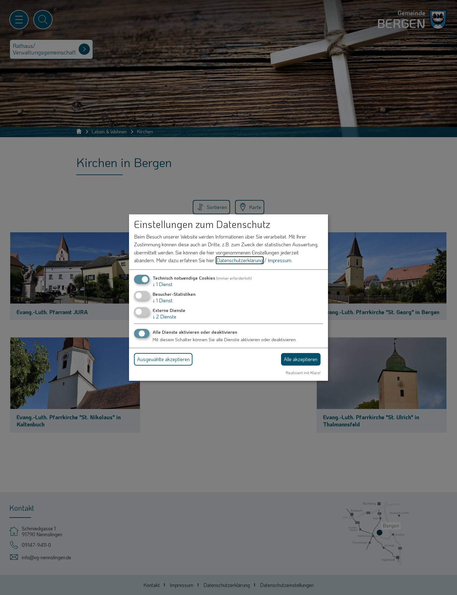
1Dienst (163, 284)
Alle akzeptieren (300, 359)
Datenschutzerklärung (239, 260)
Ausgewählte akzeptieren (163, 359)
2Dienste (164, 317)
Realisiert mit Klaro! (303, 372)
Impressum (279, 260)
